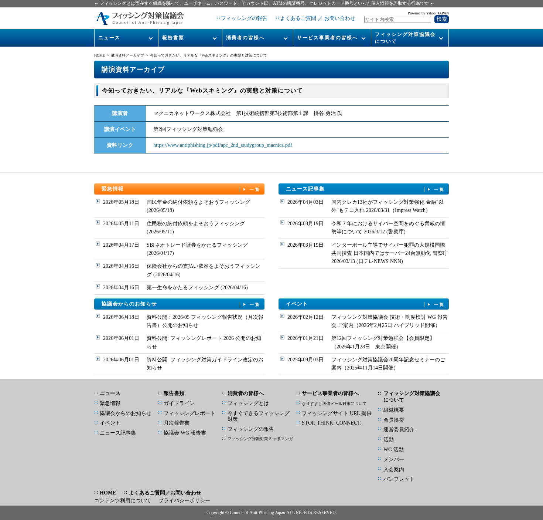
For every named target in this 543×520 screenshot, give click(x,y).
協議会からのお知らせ (181, 304)
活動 (388, 439)
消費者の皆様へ (245, 37)
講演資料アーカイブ (127, 55)
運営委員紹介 (398, 429)
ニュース (109, 37)
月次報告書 (176, 423)
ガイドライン (179, 403)
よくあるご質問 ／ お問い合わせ (317, 18)
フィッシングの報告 (244, 18)
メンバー (393, 459)
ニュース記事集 (365, 189)
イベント (365, 304)
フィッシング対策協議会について (405, 37)
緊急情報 (181, 189)
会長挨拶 (393, 420)
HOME (99, 55)
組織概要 (393, 410)
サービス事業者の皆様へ (327, 37)
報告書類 (173, 37)
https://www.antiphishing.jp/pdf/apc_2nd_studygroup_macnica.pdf (222, 145)
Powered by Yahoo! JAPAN (428, 13)
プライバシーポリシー (184, 500)
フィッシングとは (248, 403)
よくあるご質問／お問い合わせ (165, 493)
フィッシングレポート (189, 413)
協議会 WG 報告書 (185, 433)
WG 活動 (393, 449)
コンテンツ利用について (122, 500)
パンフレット (398, 479)
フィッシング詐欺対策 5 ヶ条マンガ (260, 438)
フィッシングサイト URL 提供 (337, 413)
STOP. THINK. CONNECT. (332, 423)
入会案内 (393, 469)
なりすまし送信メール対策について (334, 403)
